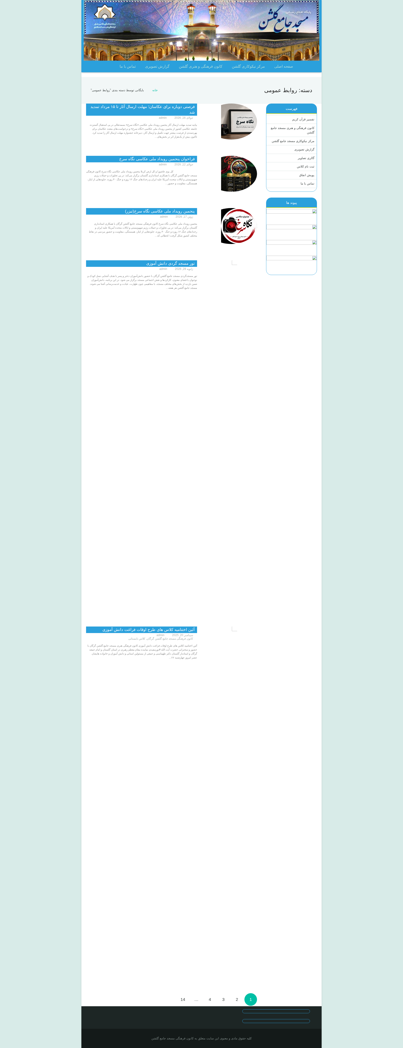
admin (163, 117)
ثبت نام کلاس (305, 166)
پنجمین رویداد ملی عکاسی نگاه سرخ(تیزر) (160, 211)
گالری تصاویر (306, 158)
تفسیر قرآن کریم (303, 119)
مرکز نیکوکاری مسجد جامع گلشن (293, 141)
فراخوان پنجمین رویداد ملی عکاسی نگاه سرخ (157, 159)
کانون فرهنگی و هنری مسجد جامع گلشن (292, 130)
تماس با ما (307, 183)
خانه (155, 90)
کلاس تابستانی (136, 638)
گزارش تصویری (304, 149)
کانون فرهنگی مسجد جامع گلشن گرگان (170, 638)
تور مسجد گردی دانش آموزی (170, 263)
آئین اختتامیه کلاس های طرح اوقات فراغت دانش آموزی (148, 629)
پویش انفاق (306, 175)
